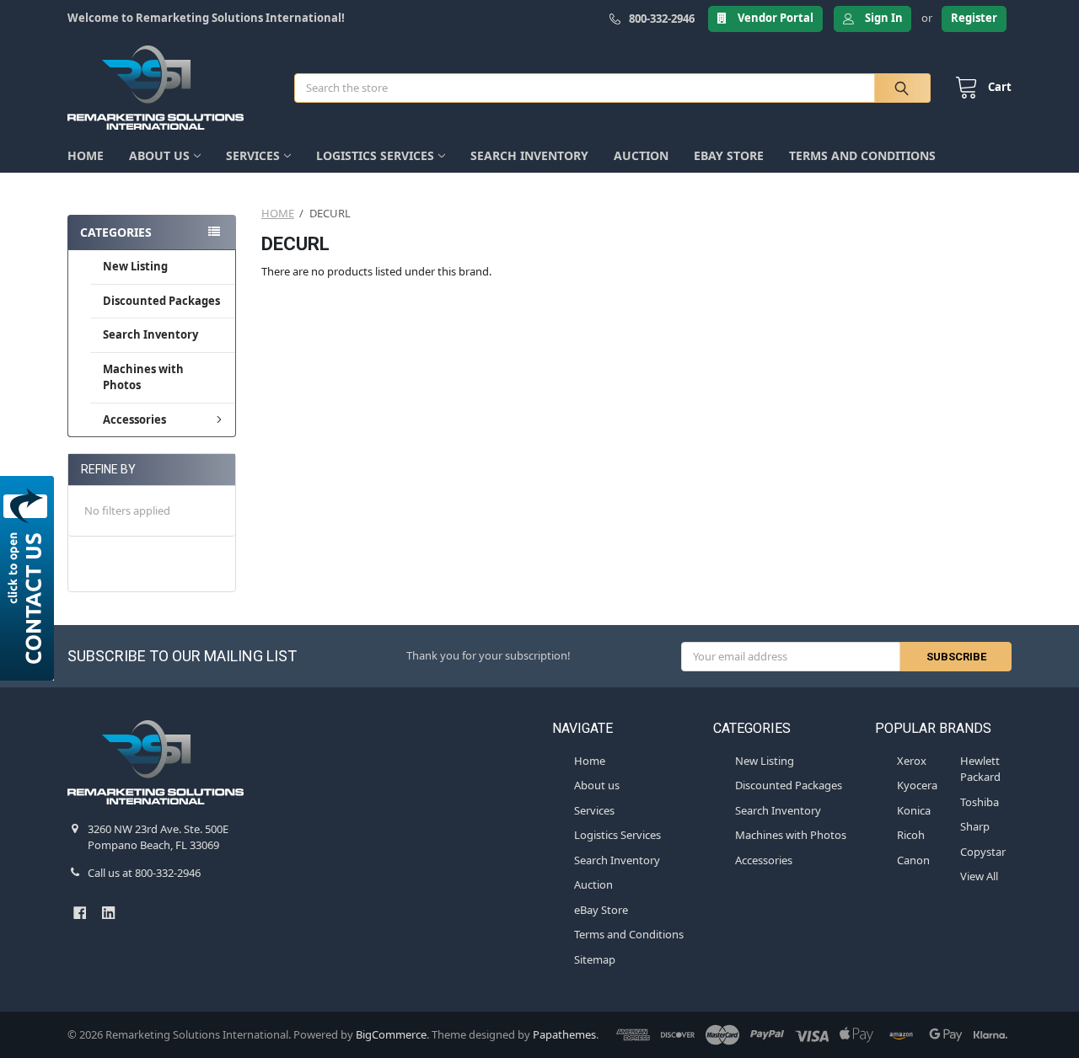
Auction (641, 155)
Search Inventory (529, 155)
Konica (914, 810)
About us (159, 155)
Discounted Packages (161, 300)
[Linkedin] (108, 912)
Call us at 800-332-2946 (144, 872)
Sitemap (594, 959)
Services (253, 155)
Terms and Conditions (862, 155)
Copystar (983, 851)
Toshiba (979, 802)
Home (85, 155)
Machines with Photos (143, 377)
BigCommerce (391, 1034)
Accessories (134, 419)
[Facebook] (79, 912)
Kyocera (917, 785)
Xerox (911, 760)
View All (979, 876)
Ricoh (911, 834)
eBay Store (729, 155)
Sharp (975, 826)
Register (974, 17)
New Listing (135, 266)
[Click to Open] (30, 578)
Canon (913, 860)
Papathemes (564, 1034)
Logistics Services (375, 155)
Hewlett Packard (980, 769)
